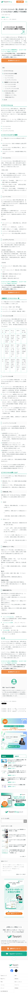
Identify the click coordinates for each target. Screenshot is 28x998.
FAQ (18, 864)
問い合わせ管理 (6, 866)
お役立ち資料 (20, 1)
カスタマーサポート (7, 870)
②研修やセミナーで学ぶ (11, 95)
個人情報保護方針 (4, 991)
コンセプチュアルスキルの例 (12, 88)
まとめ (5, 99)
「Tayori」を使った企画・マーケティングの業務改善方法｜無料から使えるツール (16, 772)
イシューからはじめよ (8, 616)
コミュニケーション (7, 868)
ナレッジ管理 (9, 19)
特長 (15, 975)
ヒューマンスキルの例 (10, 86)
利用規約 (16, 988)
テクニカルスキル (9, 75)
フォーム (22, 864)
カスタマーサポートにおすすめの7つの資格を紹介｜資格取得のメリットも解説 (17, 845)
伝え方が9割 (6, 630)
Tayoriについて (4, 975)
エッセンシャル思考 (8, 622)
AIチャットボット (12, 864)
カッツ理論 (3, 19)
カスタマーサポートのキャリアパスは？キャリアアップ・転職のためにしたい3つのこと (17, 836)
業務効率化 (14, 19)
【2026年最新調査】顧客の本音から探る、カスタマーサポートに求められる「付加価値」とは (17, 851)
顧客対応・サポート (5, 17)
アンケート (5, 864)
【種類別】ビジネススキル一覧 (11, 82)
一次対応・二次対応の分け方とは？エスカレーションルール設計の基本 (16, 765)
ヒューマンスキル (9, 77)
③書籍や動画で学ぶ (9, 97)
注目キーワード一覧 (20, 874)
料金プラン (3, 978)
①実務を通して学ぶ (9, 93)
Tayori (8, 51)
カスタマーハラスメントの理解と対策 (16, 784)
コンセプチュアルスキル (11, 80)
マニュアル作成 (20, 866)
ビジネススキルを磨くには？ (10, 91)
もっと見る (22, 856)
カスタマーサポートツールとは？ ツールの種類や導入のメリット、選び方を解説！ (16, 779)
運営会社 (16, 978)
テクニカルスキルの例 (10, 84)
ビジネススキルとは (8, 70)
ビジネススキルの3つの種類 (10, 73)
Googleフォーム (16, 868)
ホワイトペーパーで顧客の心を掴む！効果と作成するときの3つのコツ (16, 760)
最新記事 (17, 756)
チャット (2, 988)
